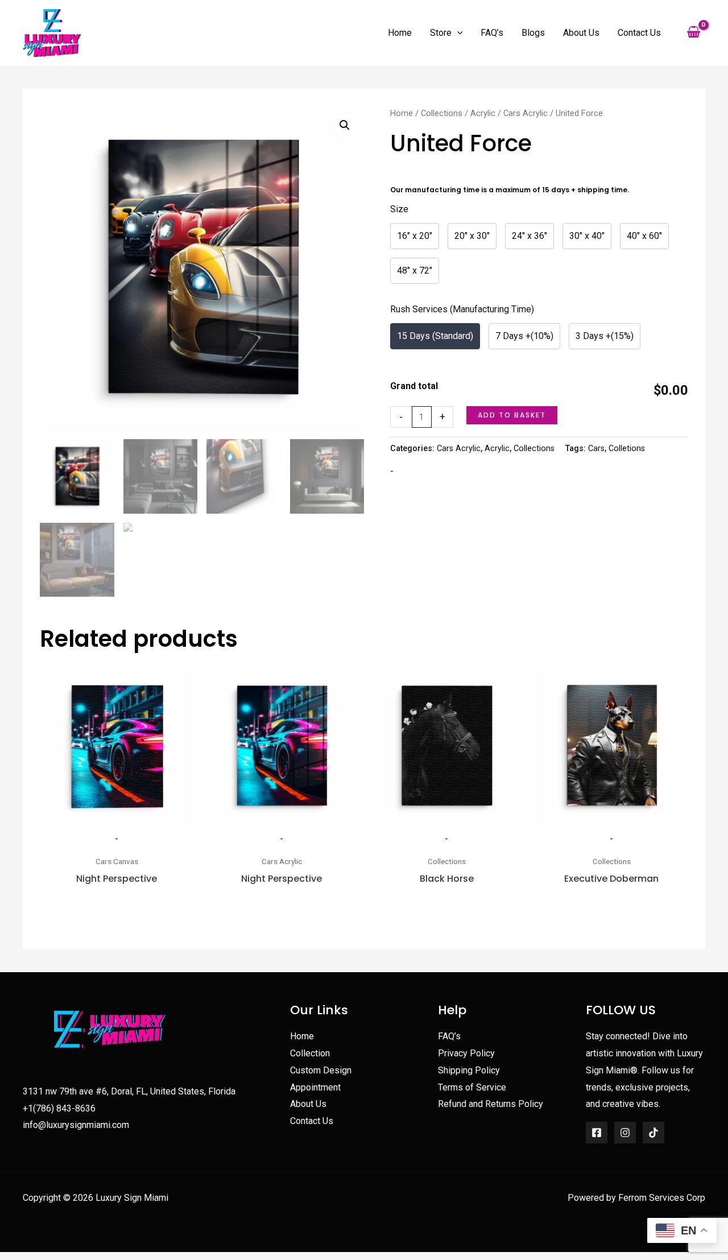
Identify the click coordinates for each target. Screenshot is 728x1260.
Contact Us (311, 1121)
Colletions (627, 448)
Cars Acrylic (525, 113)
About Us (308, 1103)
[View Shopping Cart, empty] (693, 33)
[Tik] (653, 1132)
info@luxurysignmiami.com (76, 1124)
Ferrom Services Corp (661, 1197)
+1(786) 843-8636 (59, 1108)
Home (401, 113)
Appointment (315, 1087)
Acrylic (482, 113)
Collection (310, 1053)
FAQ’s (449, 1036)
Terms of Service (472, 1087)
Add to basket (512, 415)
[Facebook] (596, 1132)
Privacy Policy (466, 1053)
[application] (457, 33)
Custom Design (320, 1070)
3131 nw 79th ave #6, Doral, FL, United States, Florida (129, 1091)
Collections (441, 113)
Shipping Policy (469, 1070)
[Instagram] (625, 1132)
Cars (596, 448)
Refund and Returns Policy (490, 1103)
